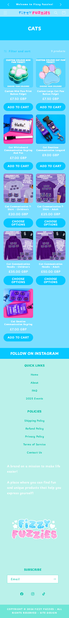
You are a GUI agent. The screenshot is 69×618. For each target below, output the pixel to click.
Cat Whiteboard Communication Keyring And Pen (18, 150)
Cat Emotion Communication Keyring (18, 323)
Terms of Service (34, 444)
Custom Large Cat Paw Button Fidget (50, 92)
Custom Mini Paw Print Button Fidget (18, 92)
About (34, 383)
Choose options (18, 222)
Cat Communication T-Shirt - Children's (18, 208)
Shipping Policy (34, 420)
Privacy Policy (34, 436)
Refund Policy (34, 428)
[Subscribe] (54, 579)
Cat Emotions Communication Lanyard (50, 149)
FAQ (34, 390)
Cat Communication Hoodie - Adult (50, 265)
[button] (56, 13)
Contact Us (34, 452)
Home (34, 374)
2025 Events (34, 398)
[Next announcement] (61, 4)
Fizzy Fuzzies (44, 609)
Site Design (48, 612)
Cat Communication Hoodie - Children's (18, 265)
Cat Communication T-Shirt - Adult (50, 208)
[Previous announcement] (8, 4)
